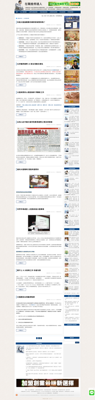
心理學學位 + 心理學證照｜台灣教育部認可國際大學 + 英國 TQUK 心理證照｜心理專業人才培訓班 (71, 111)
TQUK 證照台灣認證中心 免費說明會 (74, 133)
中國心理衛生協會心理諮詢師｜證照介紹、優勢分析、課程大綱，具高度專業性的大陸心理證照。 (71, 199)
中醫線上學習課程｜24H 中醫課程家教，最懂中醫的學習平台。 (74, 270)
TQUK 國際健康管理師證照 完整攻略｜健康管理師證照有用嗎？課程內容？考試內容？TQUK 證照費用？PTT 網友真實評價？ (43, 367)
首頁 (26, 389)
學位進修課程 (54, 389)
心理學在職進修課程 (39, 389)
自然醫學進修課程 (61, 389)
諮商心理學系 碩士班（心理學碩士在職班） (74, 215)
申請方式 (33, 305)
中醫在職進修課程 (47, 389)
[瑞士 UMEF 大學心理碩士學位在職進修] (71, 62)
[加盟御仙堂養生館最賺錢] (47, 386)
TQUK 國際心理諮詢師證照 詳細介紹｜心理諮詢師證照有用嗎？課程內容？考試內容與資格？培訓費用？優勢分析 (71, 119)
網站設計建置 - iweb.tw (47, 398)
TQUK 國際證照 (31, 389)
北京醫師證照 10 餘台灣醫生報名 (30, 64)
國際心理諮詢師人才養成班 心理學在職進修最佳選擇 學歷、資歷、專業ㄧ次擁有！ (74, 206)
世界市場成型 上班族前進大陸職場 (30, 209)
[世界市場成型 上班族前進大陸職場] (39, 224)
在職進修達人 (33, 4)
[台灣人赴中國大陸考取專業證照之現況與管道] (39, 139)
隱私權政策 (55, 393)
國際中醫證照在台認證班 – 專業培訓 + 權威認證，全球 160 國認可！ (41, 351)
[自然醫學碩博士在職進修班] (64, 5)
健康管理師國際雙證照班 (74, 138)
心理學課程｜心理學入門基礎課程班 (34, 361)
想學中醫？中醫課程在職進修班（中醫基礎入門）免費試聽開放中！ (74, 288)
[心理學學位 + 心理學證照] (71, 23)
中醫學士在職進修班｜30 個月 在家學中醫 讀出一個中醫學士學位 (74, 259)
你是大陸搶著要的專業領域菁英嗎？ (31, 22)
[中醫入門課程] (71, 76)
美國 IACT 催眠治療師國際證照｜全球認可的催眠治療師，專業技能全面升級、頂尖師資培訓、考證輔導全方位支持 (71, 223)
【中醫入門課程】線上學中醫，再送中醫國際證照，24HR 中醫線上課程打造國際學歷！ (74, 233)
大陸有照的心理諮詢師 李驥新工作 (30, 92)
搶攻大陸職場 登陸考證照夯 (28, 169)
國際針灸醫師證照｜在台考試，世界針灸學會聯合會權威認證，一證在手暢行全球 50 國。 (74, 275)
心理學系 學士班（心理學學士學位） (74, 210)
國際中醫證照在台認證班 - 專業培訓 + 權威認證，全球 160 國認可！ (74, 239)
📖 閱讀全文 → (21, 56)
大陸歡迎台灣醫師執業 (26, 297)
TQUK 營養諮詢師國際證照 (74, 156)
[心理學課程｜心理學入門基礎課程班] (71, 35)
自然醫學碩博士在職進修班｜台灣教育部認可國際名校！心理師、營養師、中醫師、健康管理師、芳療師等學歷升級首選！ (71, 253)
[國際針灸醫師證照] (71, 98)
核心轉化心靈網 (55, 391)
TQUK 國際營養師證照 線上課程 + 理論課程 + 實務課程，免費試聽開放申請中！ (43, 346)
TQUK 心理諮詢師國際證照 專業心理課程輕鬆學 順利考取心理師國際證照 (72, 311)
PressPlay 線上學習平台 (46, 391)
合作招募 (72, 391)
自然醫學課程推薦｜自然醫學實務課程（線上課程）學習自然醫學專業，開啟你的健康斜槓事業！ (71, 282)
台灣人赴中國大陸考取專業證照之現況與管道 (34, 122)
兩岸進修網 (61, 391)
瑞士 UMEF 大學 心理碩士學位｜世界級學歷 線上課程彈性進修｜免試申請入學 (44, 16)
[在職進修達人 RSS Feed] (17, 395)
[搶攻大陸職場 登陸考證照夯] (39, 181)
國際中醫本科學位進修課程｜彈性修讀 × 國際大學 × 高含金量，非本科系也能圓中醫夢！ (71, 246)
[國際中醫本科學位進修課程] (71, 47)
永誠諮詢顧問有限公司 (35, 391)
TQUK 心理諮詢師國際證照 (71, 320)
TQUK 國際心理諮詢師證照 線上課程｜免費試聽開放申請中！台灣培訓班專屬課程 (74, 144)
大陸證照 (53, 70)
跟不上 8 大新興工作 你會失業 (29, 270)
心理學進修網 (67, 391)
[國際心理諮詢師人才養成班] (71, 87)
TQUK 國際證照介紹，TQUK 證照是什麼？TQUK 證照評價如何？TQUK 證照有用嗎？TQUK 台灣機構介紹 (71, 151)
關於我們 (68, 389)
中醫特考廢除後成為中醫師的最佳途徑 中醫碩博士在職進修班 (74, 265)
